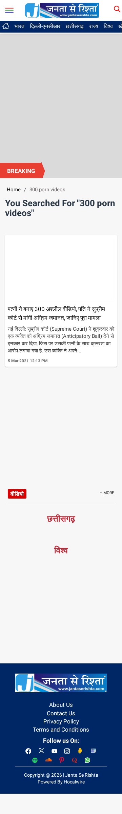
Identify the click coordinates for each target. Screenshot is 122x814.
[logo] (62, 10)
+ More (107, 492)
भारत (19, 26)
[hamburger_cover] (9, 9)
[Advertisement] (61, 98)
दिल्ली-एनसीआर (45, 26)
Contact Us (61, 713)
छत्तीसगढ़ (75, 26)
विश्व (108, 26)
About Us (61, 704)
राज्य (93, 26)
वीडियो (17, 493)
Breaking (21, 171)
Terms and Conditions (61, 729)
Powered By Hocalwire (61, 781)
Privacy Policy (61, 721)
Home (14, 190)
